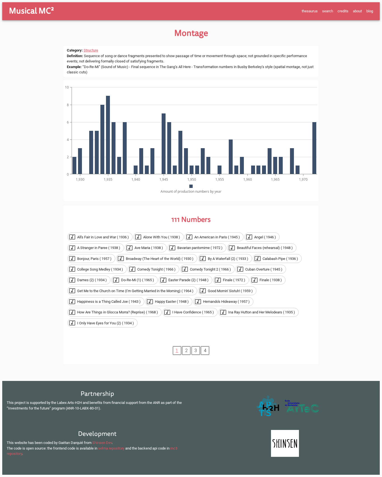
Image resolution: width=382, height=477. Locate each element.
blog (369, 11)
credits (343, 11)
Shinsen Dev (102, 443)
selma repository (111, 448)
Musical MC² (31, 11)
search (327, 11)
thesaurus (310, 11)
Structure (91, 50)
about (357, 11)
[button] (100, 236)
